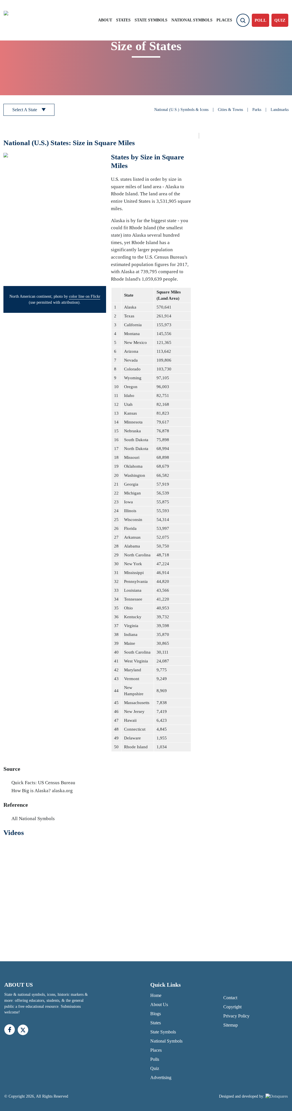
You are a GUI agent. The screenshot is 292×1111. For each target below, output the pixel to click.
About (105, 20)
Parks (256, 110)
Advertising (160, 1077)
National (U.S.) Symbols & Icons (181, 110)
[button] (54, 219)
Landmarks (280, 110)
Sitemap (230, 1025)
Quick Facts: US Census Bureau (43, 782)
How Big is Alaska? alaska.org (42, 790)
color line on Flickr (84, 296)
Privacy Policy (236, 1015)
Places (224, 20)
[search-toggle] (243, 20)
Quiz (154, 1068)
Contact (230, 997)
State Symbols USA (27, 20)
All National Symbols (33, 818)
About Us (159, 1004)
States (123, 20)
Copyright (232, 1006)
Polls (154, 1059)
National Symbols (191, 20)
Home (155, 995)
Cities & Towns (230, 110)
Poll (260, 20)
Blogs (155, 1013)
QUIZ (279, 20)
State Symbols (151, 20)
